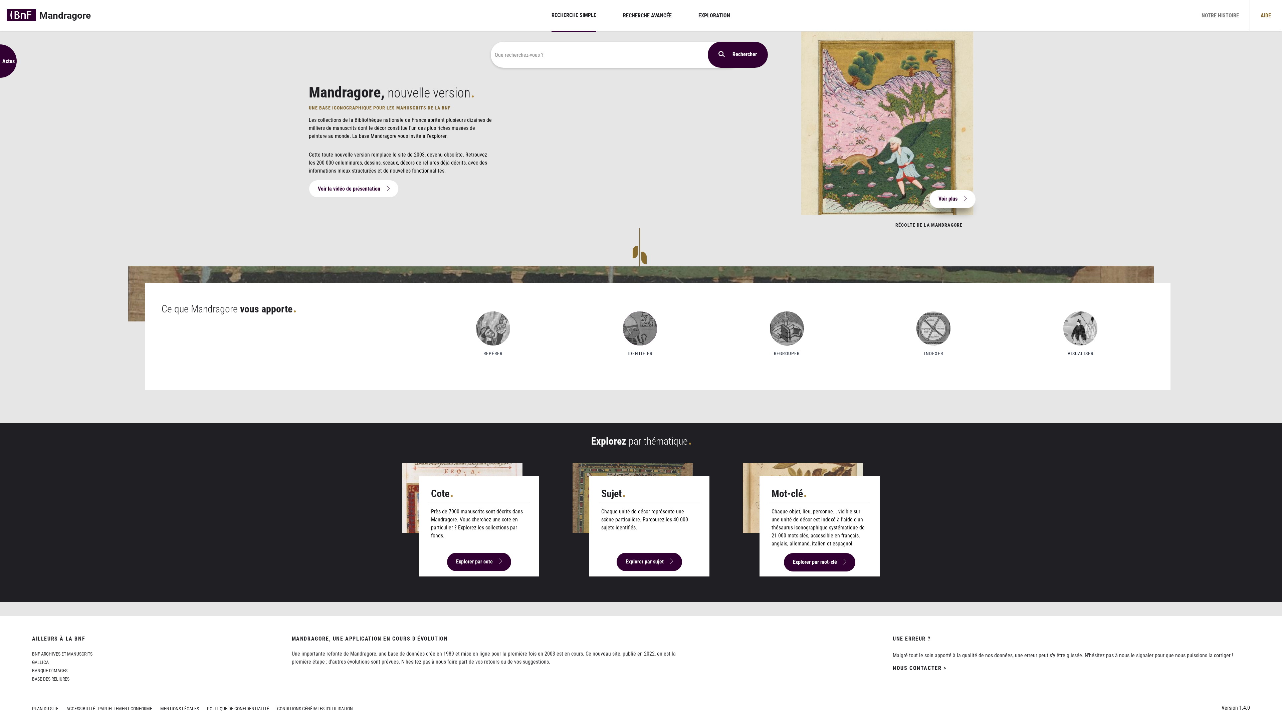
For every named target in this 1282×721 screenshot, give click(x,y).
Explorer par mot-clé (815, 562)
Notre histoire (1220, 15)
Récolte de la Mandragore (929, 225)
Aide (1266, 15)
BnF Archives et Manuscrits (62, 654)
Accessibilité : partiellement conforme (109, 709)
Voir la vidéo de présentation (349, 189)
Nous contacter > (919, 668)
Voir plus (947, 199)
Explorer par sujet (645, 561)
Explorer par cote (474, 561)
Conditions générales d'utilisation (315, 709)
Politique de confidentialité (238, 709)
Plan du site (45, 709)
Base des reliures (50, 679)
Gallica (40, 662)
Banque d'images (49, 671)
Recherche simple (574, 15)
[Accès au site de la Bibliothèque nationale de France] (21, 15)
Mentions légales (179, 709)
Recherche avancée (647, 15)
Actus (8, 61)
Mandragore (65, 15)
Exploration (714, 15)
